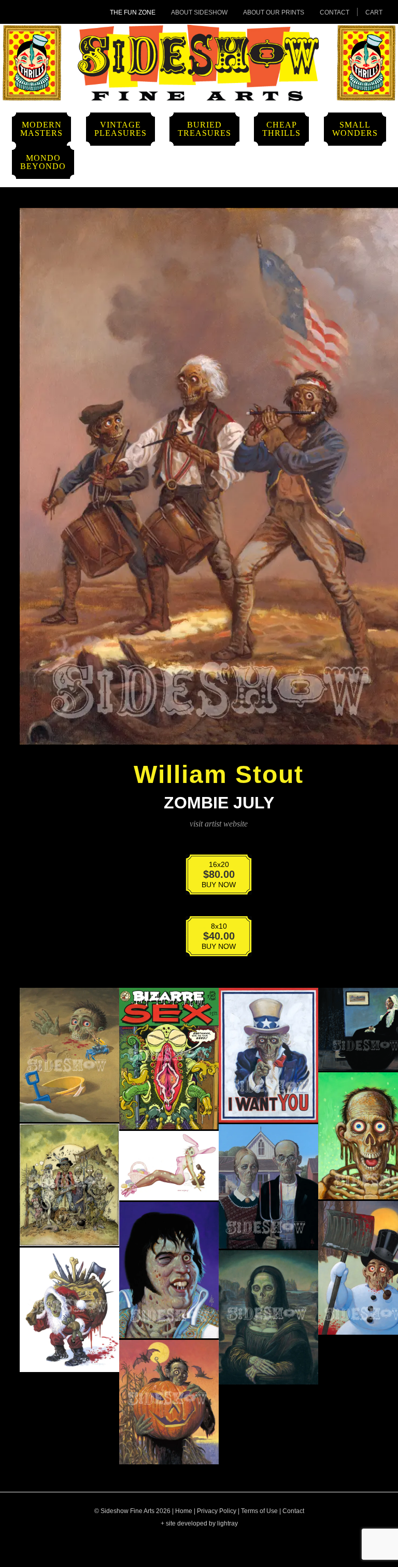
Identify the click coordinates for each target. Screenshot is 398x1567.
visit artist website (219, 823)
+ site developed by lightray (199, 1523)
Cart (373, 12)
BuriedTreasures (204, 128)
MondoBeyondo (43, 162)
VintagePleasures (120, 128)
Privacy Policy (216, 1511)
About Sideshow (199, 12)
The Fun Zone (132, 12)
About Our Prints (273, 12)
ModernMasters (41, 128)
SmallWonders (355, 128)
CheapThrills (281, 128)
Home (183, 1511)
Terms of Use (259, 1511)
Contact (334, 12)
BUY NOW (212, 876)
